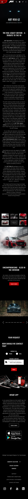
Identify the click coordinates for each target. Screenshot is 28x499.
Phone (10, 354)
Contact (14, 468)
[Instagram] (4, 488)
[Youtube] (17, 488)
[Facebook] (10, 488)
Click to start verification (15, 362)
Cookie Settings (14, 482)
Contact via (14, 351)
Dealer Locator (14, 465)
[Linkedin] (23, 488)
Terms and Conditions (14, 476)
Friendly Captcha (14, 358)
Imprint (14, 473)
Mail (20, 354)
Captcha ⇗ (19, 364)
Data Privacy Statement (14, 479)
